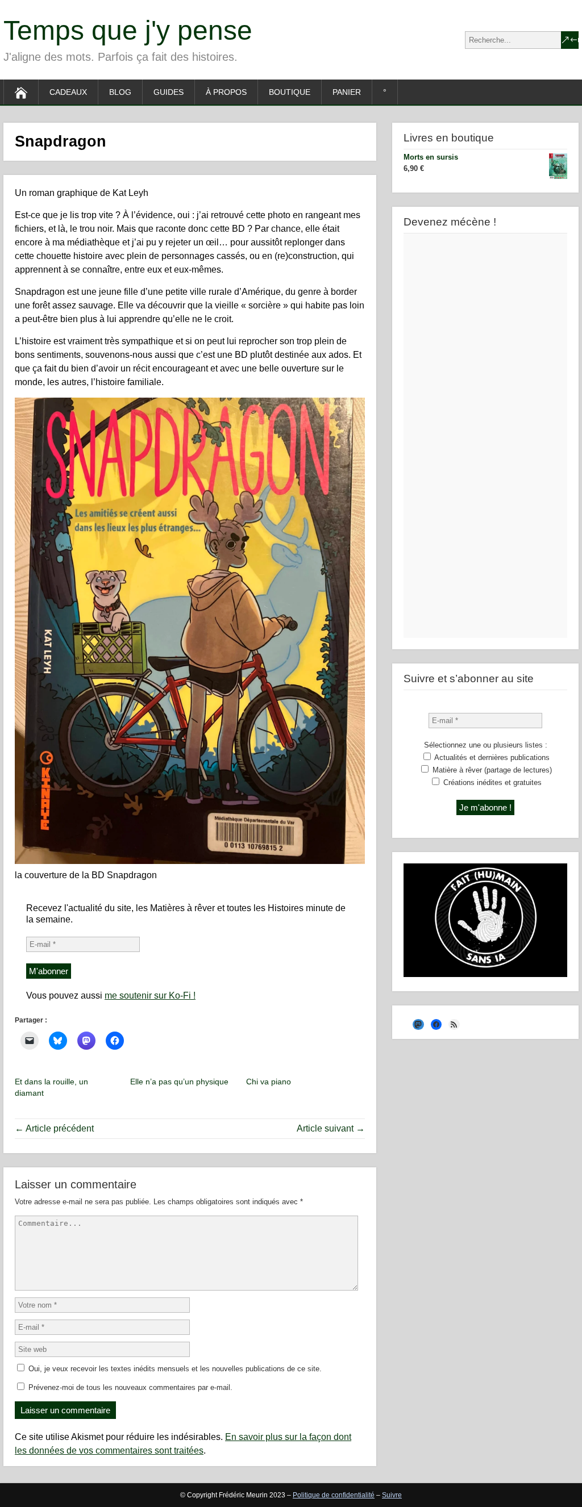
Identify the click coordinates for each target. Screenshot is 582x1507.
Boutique (289, 92)
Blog (120, 92)
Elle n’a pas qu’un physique (179, 1081)
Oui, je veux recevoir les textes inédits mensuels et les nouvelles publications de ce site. (174, 1368)
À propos (226, 92)
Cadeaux (68, 92)
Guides (168, 92)
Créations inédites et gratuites (491, 782)
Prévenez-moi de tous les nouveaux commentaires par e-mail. (130, 1387)
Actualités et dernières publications (491, 757)
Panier (346, 92)
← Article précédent (54, 1128)
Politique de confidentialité (334, 1495)
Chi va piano (268, 1081)
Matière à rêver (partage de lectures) (491, 770)
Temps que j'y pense (127, 30)
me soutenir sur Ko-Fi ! (150, 995)
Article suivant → (331, 1128)
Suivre (392, 1495)
